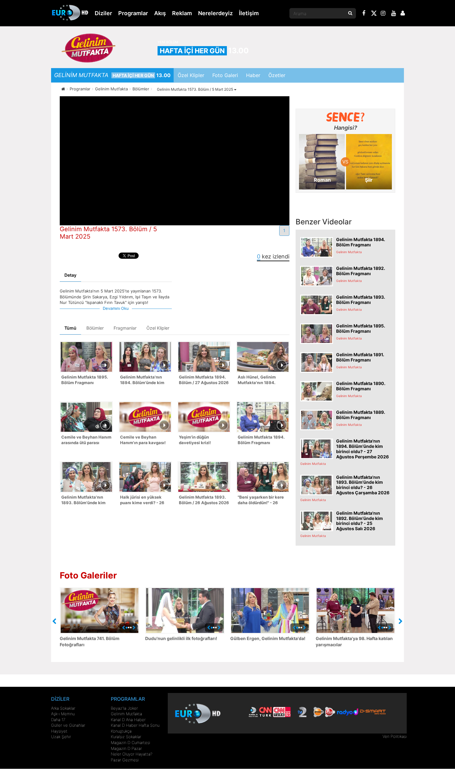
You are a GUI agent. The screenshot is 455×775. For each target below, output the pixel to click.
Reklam (182, 13)
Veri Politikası (395, 736)
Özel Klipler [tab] (157, 328)
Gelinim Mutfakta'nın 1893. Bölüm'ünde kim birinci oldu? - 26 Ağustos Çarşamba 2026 (85, 501)
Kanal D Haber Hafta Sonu (135, 725)
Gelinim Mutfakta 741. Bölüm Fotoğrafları (89, 641)
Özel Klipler (191, 75)
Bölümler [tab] (95, 328)
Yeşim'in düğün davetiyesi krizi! (195, 440)
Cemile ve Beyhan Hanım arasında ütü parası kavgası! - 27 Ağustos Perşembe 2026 (86, 441)
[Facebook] (364, 14)
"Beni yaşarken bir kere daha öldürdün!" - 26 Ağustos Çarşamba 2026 (262, 501)
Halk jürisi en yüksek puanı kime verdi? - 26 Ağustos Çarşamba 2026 (144, 501)
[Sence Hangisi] (345, 117)
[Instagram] (383, 14)
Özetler (276, 75)
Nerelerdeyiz (215, 13)
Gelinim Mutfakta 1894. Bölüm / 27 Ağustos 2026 (204, 380)
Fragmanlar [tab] (125, 328)
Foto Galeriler (88, 575)
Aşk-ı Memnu (63, 713)
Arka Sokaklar (63, 708)
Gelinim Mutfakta (126, 713)
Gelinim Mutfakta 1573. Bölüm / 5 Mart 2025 (195, 89)
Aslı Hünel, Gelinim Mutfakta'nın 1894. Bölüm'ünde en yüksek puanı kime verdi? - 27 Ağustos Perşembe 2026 (262, 381)
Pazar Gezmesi (125, 759)
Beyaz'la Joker (124, 708)
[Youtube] (393, 14)
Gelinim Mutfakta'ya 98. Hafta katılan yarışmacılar (354, 641)
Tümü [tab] (70, 328)
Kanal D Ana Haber (128, 719)
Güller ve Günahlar (68, 725)
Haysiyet (59, 731)
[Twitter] (373, 14)
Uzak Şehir (61, 736)
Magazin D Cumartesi (130, 742)
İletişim (249, 13)
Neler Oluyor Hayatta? (131, 753)
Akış (160, 13)
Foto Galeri (225, 75)
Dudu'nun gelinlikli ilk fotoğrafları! (181, 638)
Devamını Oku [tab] (116, 308)
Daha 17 (58, 719)
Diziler (103, 13)
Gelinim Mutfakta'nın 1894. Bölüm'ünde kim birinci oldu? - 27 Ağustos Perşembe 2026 (144, 381)
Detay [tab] (70, 275)
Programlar (133, 13)
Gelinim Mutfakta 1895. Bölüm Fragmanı (84, 380)
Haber (253, 75)
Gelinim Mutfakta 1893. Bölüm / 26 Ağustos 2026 (204, 500)
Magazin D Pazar (126, 748)
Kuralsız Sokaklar (126, 736)
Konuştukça (121, 731)
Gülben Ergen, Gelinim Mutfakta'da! (268, 638)
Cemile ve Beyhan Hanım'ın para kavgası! (143, 440)
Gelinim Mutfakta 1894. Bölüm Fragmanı (261, 440)
